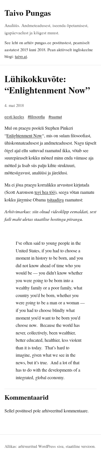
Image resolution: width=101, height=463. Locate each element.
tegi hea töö (45, 192)
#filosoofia (36, 116)
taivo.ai (21, 56)
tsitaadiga (55, 200)
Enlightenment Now (24, 135)
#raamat (55, 116)
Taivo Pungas (27, 13)
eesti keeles (14, 116)
